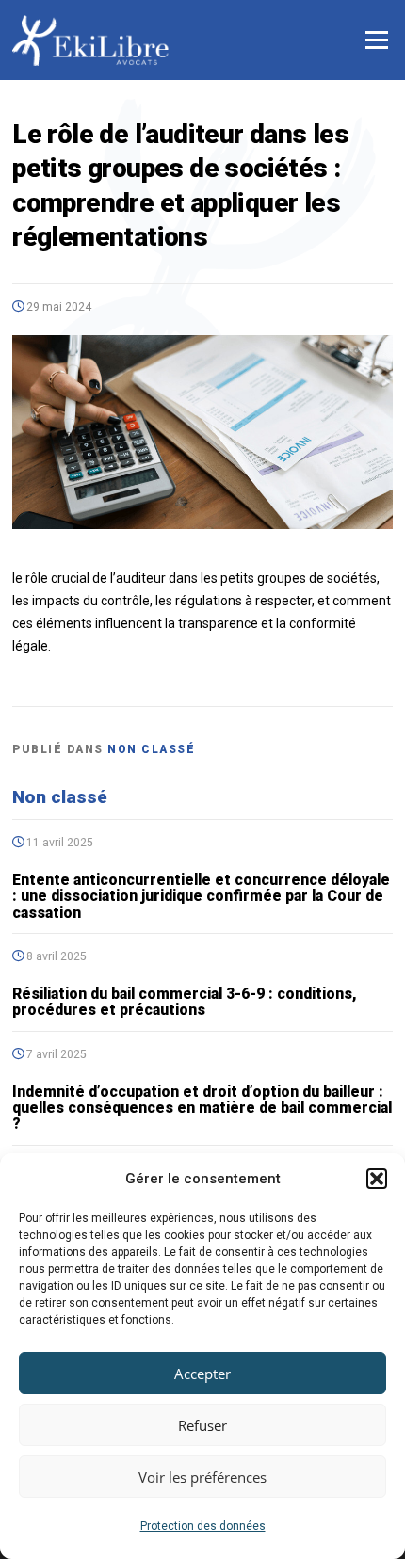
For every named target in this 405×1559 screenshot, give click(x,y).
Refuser (202, 1425)
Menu (376, 39)
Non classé (151, 749)
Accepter (202, 1373)
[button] (376, 1178)
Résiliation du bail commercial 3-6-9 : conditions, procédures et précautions (184, 1002)
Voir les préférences (202, 1477)
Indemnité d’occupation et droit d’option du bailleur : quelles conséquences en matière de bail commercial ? (202, 1108)
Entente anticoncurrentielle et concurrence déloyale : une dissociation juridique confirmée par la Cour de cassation (201, 896)
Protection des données (203, 1526)
